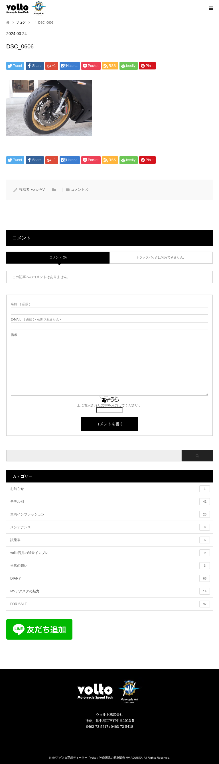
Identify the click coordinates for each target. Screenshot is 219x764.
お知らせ (108, 489)
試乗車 (108, 540)
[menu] (210, 8)
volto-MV (38, 190)
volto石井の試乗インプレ (108, 553)
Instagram (106, 739)
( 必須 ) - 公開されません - (36, 319)
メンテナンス (108, 527)
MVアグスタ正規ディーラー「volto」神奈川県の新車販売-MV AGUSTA (97, 757)
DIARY (108, 578)
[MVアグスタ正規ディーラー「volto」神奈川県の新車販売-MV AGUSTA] (109, 702)
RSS (113, 739)
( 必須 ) (20, 304)
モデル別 (108, 502)
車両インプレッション (108, 514)
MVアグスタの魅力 (108, 591)
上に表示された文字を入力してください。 (109, 405)
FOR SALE (108, 604)
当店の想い (108, 566)
